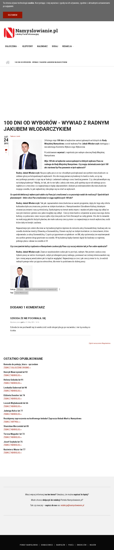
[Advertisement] (57, 88)
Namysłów (60, 545)
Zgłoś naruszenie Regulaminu (99, 343)
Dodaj (55, 46)
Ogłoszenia (11, 46)
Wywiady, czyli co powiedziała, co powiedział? (41, 289)
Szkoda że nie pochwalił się (28, 318)
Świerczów (81, 545)
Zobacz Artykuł (11, 422)
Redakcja (67, 46)
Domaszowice (47, 545)
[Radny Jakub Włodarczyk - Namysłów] (21, 276)
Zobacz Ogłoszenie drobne (17, 367)
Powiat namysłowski (29, 545)
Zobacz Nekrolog (12, 375)
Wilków (93, 545)
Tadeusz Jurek (15, 136)
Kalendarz (42, 46)
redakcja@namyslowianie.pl (72, 505)
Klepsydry (27, 46)
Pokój (71, 545)
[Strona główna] (9, 32)
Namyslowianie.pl (36, 30)
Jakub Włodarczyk (21, 293)
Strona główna (8, 62)
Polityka (20, 289)
